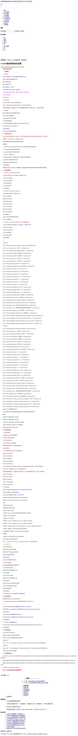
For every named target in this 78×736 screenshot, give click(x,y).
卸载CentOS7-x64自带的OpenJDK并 (16, 728)
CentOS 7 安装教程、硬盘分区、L (16, 713)
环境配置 (23, 60)
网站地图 (8, 1)
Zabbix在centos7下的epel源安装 (36, 681)
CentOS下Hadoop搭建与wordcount (16, 720)
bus (4, 43)
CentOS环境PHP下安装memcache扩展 (38, 682)
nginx (5, 42)
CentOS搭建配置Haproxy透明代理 (16, 715)
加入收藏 (29, 1)
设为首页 (23, 1)
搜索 (23, 31)
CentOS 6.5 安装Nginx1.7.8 (14, 706)
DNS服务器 (26, 690)
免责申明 (3, 731)
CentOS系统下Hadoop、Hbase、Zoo (16, 718)
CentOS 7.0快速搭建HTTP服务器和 (16, 717)
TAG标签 (13, 1)
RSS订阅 (18, 1)
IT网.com (30, 734)
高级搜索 (3, 1)
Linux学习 (40, 734)
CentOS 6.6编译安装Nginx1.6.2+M (16, 725)
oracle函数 (6, 46)
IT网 (14, 734)
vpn (4, 37)
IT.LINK (45, 734)
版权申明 (8, 731)
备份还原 (25, 695)
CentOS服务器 (16, 60)
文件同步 (25, 691)
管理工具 (25, 693)
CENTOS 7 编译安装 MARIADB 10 (16, 721)
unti (4, 49)
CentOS (9, 60)
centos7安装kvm (11, 726)
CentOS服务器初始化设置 (13, 701)
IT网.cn (35, 734)
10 (4, 47)
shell (5, 39)
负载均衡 (25, 687)
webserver (25, 688)
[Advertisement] (39, 55)
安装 (5, 40)
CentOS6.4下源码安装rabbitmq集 (15, 723)
